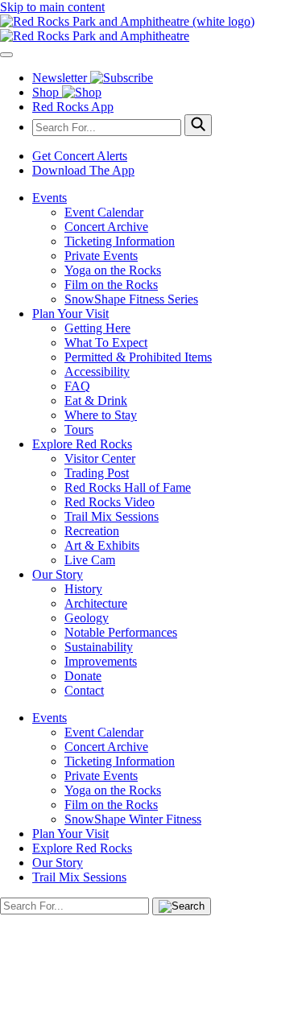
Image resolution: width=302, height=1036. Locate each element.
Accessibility (97, 371)
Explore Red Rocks (82, 444)
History (83, 589)
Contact (84, 690)
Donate (82, 676)
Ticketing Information (119, 241)
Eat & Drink (95, 400)
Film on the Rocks (111, 284)
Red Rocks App (73, 107)
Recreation (91, 531)
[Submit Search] (198, 125)
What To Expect (105, 342)
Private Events (101, 255)
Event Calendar (103, 212)
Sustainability (98, 647)
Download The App (83, 170)
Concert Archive (106, 226)
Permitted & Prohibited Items (138, 357)
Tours (78, 429)
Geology (86, 618)
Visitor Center (99, 458)
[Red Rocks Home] (151, 28)
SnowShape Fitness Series (131, 299)
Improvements (100, 661)
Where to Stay (100, 415)
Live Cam (89, 560)
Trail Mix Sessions (111, 516)
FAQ (77, 386)
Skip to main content (52, 7)
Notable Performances (120, 632)
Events (49, 197)
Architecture (95, 603)
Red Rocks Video (109, 502)
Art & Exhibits (101, 545)
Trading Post (96, 473)
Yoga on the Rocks (112, 270)
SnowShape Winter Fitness (132, 819)
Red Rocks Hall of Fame (127, 487)
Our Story (57, 574)
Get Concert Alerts (79, 156)
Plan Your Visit (70, 313)
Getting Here (97, 328)
